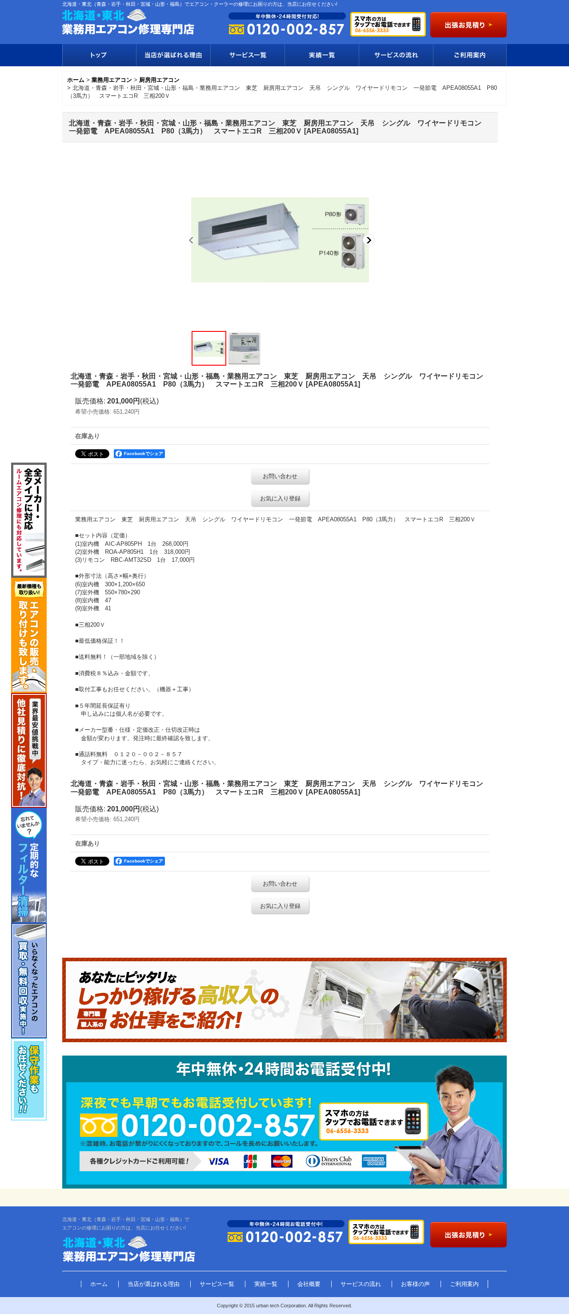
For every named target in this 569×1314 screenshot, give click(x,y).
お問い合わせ (280, 476)
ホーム (99, 1284)
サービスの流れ (396, 55)
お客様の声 (415, 1284)
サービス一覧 (247, 55)
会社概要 (309, 1284)
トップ (99, 55)
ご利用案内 (470, 55)
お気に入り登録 (280, 498)
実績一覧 (321, 55)
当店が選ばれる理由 (173, 55)
